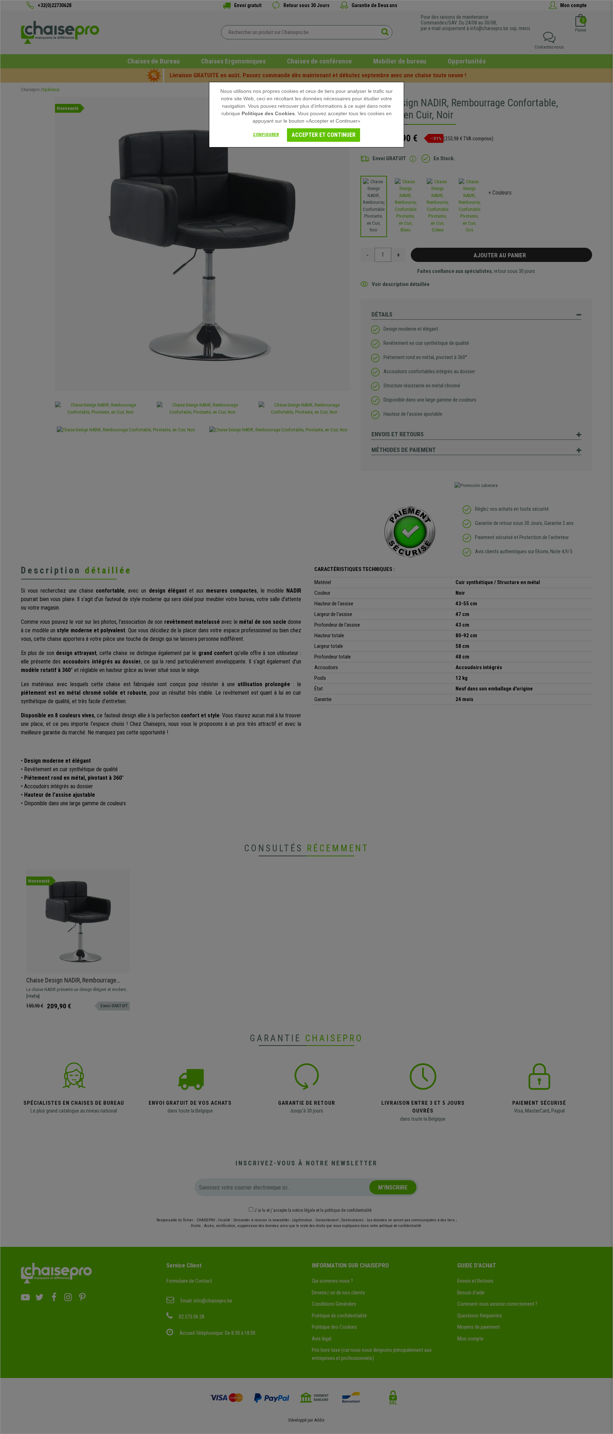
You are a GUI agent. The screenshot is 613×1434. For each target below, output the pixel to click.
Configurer (266, 134)
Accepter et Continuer (323, 134)
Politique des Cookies (268, 113)
